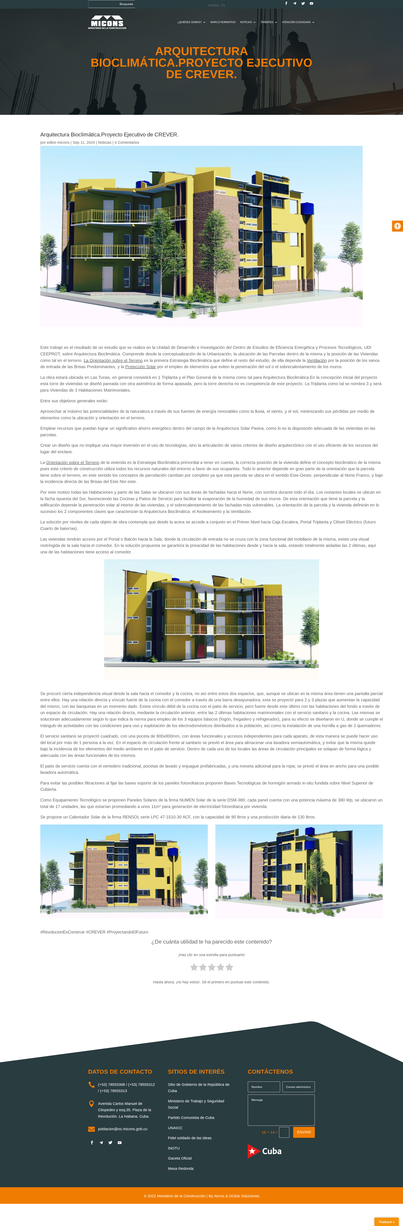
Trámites (267, 22)
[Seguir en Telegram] (294, 3)
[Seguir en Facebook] (286, 3)
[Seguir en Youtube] (311, 3)
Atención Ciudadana (296, 22)
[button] (397, 226)
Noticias (246, 22)
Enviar (304, 1132)
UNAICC (175, 1128)
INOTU (174, 1148)
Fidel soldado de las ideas (190, 1138)
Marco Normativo (223, 22)
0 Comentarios (127, 142)
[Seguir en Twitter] (303, 3)
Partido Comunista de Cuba (191, 1118)
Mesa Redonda (181, 1168)
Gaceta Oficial (180, 1158)
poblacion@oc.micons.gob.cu (122, 1129)
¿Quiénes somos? (190, 22)
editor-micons (58, 142)
